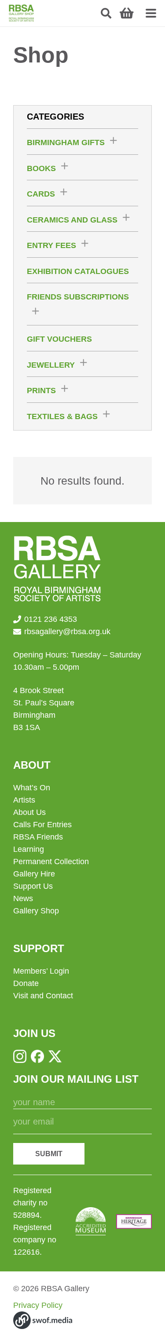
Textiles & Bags (62, 416)
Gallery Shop (36, 910)
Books (41, 168)
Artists (24, 800)
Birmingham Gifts (66, 142)
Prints (41, 390)
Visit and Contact (43, 995)
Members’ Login (41, 971)
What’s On (31, 787)
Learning (28, 849)
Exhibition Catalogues (78, 271)
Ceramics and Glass (72, 219)
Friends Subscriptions (78, 296)
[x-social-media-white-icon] (55, 1056)
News (23, 898)
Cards (41, 194)
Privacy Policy (37, 1305)
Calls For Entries (42, 824)
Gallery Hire (34, 873)
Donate (26, 983)
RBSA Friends (38, 836)
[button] (106, 13)
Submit (48, 1153)
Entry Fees (51, 245)
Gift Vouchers (59, 339)
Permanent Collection (51, 861)
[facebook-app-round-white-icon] (37, 1056)
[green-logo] (21, 13)
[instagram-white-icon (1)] (19, 1056)
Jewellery (51, 365)
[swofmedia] (42, 1320)
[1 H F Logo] (134, 1221)
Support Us (33, 886)
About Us (29, 812)
